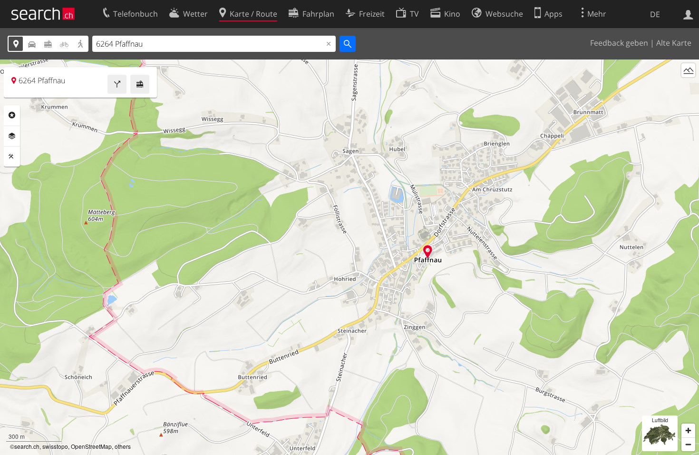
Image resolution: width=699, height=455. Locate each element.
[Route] (116, 84)
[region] (349, 257)
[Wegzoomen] (688, 444)
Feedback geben (619, 43)
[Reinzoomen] (688, 430)
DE (655, 14)
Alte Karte (673, 43)
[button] (427, 252)
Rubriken (12, 115)
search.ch (26, 446)
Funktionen (12, 157)
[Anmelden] (688, 14)
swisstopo (55, 446)
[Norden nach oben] (688, 88)
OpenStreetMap (91, 446)
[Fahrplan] (139, 84)
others (123, 446)
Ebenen (12, 136)
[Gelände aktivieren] (688, 70)
